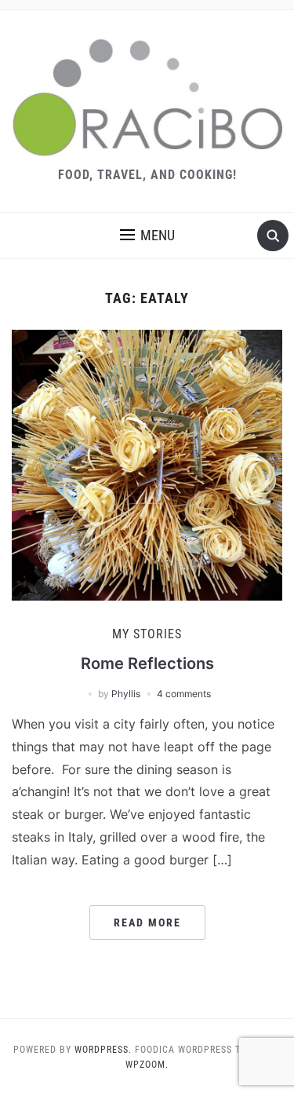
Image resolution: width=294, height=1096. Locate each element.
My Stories (147, 634)
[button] (147, 235)
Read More (147, 922)
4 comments (184, 694)
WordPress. (103, 1049)
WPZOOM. (147, 1064)
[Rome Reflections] (147, 464)
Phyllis (125, 694)
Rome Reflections (147, 663)
